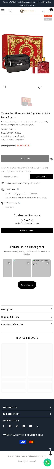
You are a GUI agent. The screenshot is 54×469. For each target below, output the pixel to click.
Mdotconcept (31, 461)
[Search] (10, 10)
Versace (13, 129)
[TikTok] (23, 426)
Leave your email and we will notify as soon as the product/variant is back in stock (24, 169)
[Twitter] (37, 426)
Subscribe (41, 176)
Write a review (27, 230)
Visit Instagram (27, 285)
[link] (14, 379)
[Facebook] (3, 426)
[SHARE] (51, 159)
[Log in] (43, 10)
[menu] (2, 10)
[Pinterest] (17, 426)
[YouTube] (30, 426)
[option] (27, 52)
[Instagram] (10, 426)
